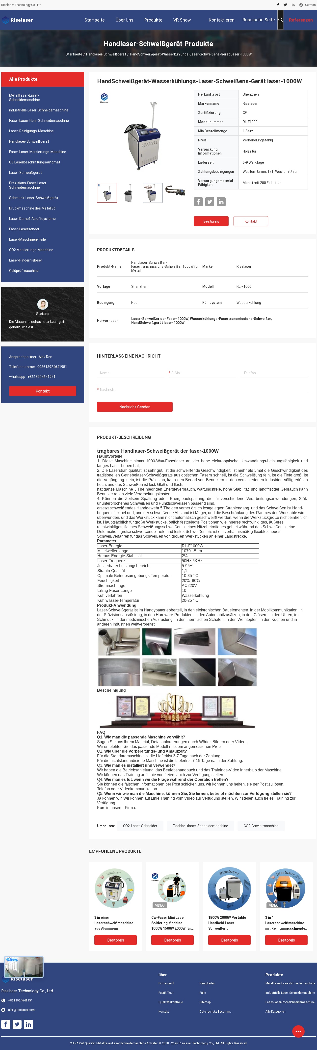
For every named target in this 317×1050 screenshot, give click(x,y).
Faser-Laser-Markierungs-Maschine (37, 152)
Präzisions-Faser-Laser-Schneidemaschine (28, 185)
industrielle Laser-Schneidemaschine (38, 110)
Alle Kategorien (275, 1011)
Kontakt (43, 391)
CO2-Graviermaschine (261, 826)
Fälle (203, 993)
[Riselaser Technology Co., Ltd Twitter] (285, 5)
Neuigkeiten (207, 983)
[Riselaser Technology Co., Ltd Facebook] (278, 5)
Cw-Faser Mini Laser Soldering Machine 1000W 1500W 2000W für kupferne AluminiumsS (171, 923)
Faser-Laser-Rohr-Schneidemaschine (39, 121)
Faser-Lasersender (24, 229)
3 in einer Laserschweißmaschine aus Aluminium (113, 923)
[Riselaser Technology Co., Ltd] (17, 20)
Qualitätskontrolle (170, 1002)
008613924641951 (52, 367)
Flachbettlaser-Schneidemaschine (200, 826)
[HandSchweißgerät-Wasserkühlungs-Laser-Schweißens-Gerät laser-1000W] (141, 134)
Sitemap (205, 1002)
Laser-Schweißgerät (25, 173)
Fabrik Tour (166, 993)
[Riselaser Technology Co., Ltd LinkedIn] (293, 5)
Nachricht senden (134, 407)
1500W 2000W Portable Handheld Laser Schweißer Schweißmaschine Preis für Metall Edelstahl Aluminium (227, 923)
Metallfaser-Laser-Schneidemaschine (24, 97)
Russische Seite (258, 19)
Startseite (74, 54)
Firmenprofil (166, 983)
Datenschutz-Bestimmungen (216, 1011)
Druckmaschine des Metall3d (32, 208)
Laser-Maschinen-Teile (27, 239)
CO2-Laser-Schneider (140, 826)
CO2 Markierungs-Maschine (31, 250)
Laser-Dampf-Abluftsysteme (32, 219)
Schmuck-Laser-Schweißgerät (33, 198)
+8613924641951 (41, 377)
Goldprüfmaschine (24, 271)
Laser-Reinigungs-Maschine (31, 131)
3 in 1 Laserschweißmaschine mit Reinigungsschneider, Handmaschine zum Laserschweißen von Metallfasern (286, 923)
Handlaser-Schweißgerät (106, 54)
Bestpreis (211, 221)
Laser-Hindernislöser (25, 260)
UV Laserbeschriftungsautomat (34, 162)
